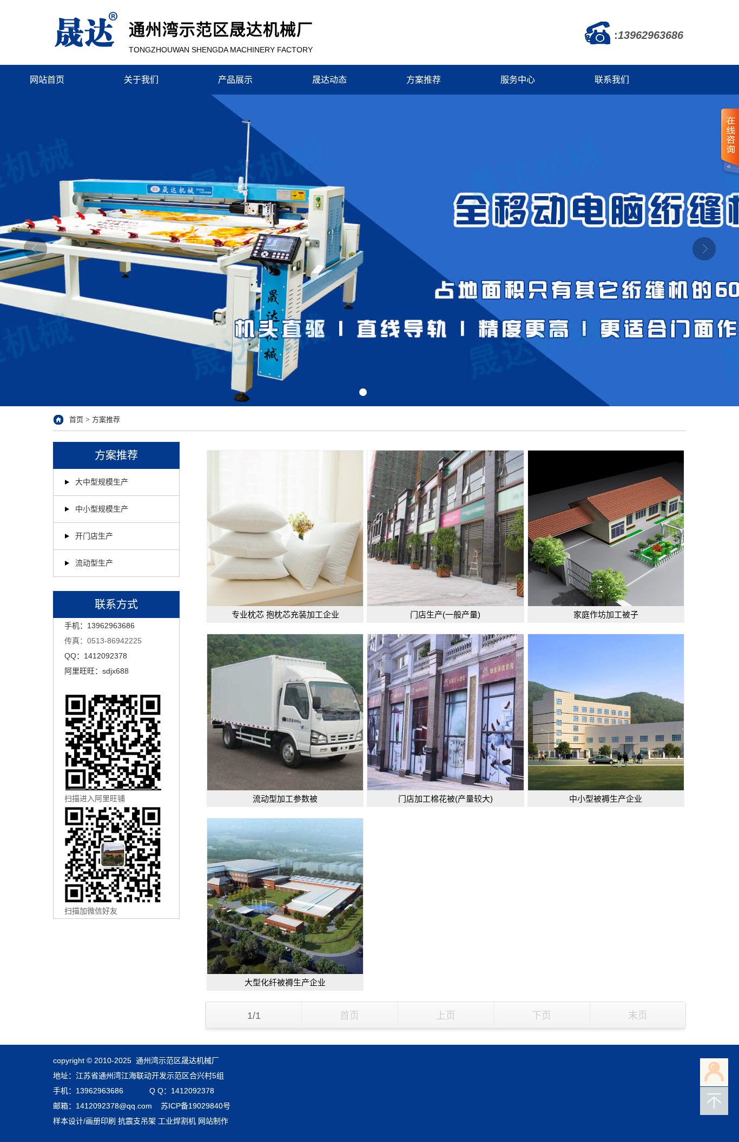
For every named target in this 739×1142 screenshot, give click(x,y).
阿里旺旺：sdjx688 (96, 671)
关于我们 (141, 79)
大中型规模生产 (101, 482)
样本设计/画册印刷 (84, 1121)
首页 (76, 419)
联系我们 (612, 79)
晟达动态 (329, 79)
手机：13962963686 (99, 625)
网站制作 (213, 1121)
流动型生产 (94, 563)
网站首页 (47, 79)
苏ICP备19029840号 (195, 1105)
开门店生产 (94, 536)
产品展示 (235, 79)
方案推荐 (423, 79)
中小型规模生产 (101, 509)
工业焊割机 (177, 1121)
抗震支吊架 (137, 1121)
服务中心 (517, 79)
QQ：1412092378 (95, 655)
